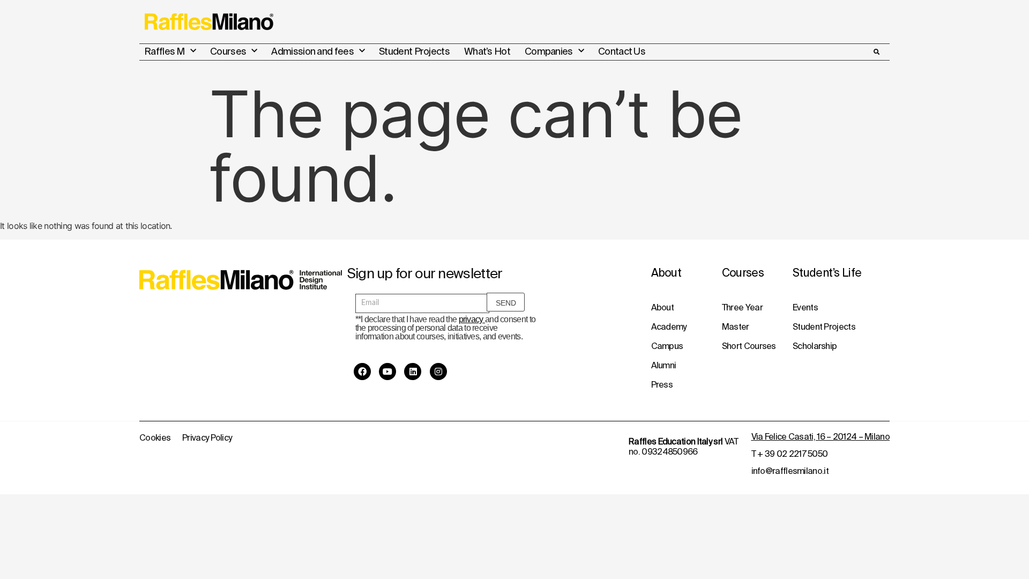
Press (662, 384)
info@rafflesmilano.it (790, 471)
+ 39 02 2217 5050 (792, 453)
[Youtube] (387, 371)
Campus (667, 346)
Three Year (742, 307)
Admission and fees (312, 51)
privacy (472, 319)
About (662, 307)
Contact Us (621, 51)
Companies (549, 51)
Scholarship (815, 346)
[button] (876, 52)
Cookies (154, 437)
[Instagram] (438, 371)
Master (735, 326)
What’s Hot (487, 51)
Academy (669, 326)
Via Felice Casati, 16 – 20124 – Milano (820, 436)
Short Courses (749, 346)
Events (805, 307)
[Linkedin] (412, 371)
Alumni (663, 365)
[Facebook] (362, 371)
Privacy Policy (207, 437)
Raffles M (164, 51)
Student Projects (414, 51)
